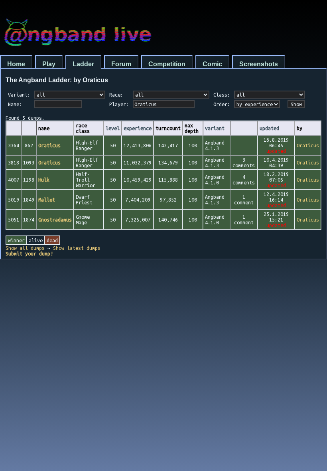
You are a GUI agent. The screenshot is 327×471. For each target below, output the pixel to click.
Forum (121, 64)
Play (48, 64)
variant (215, 128)
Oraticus (308, 145)
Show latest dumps (76, 248)
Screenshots (258, 64)
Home (16, 64)
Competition (166, 64)
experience (138, 128)
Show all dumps (25, 248)
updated (269, 128)
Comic (212, 64)
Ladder (83, 64)
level (113, 128)
